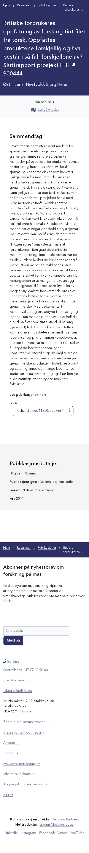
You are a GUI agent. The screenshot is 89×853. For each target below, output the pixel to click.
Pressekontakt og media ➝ (23, 732)
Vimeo (62, 833)
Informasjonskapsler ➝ (20, 774)
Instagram (28, 833)
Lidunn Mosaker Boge (57, 824)
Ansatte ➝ (11, 743)
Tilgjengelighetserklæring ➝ (25, 784)
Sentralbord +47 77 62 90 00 (25, 670)
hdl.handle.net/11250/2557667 (39, 411)
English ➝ (10, 753)
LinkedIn (11, 833)
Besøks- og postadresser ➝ (26, 722)
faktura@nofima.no (17, 691)
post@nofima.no (16, 680)
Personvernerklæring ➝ (21, 763)
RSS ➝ (8, 795)
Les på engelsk (48, 109)
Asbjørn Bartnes (65, 819)
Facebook (47, 833)
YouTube (77, 833)
